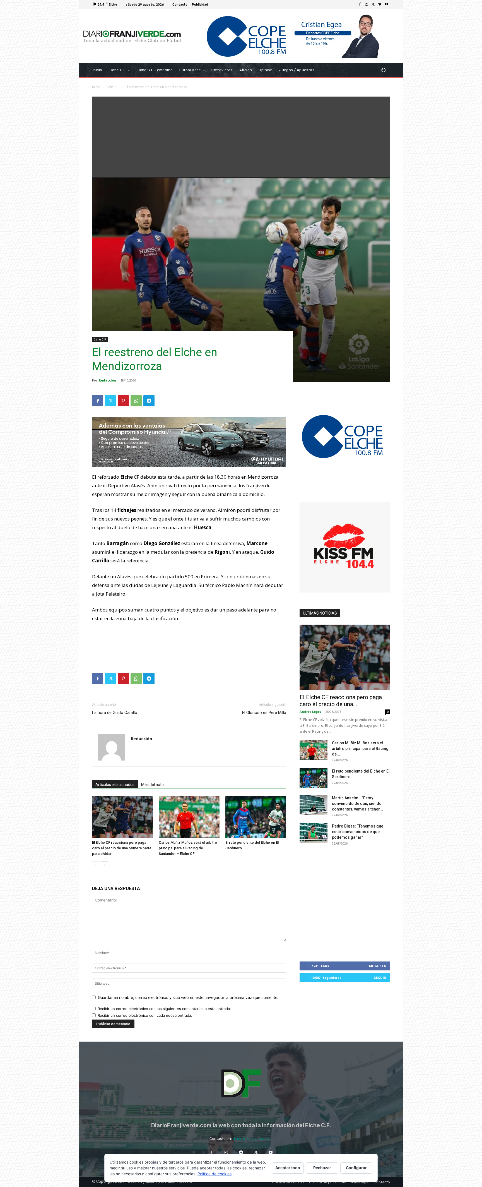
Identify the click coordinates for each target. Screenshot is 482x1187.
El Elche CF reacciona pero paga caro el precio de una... (341, 701)
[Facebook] (359, 4)
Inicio (96, 87)
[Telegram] (149, 400)
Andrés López (311, 711)
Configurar (356, 1167)
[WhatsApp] (136, 400)
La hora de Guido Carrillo (114, 712)
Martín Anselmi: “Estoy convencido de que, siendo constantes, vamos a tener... (357, 803)
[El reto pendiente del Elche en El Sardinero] (255, 817)
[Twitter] (373, 4)
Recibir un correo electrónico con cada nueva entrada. (145, 1015)
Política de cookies (214, 1173)
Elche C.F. (113, 87)
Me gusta (377, 966)
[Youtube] (386, 4)
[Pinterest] (123, 400)
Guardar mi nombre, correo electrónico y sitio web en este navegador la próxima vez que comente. (188, 997)
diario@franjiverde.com (253, 1138)
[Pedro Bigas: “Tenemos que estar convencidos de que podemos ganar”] (313, 833)
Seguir (380, 977)
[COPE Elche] (287, 36)
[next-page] (104, 864)
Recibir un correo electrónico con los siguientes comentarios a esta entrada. (164, 1008)
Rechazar (322, 1167)
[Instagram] (366, 4)
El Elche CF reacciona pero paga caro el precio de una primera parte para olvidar (121, 848)
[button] (383, 70)
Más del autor (153, 784)
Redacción (107, 380)
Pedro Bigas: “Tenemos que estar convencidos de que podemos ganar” (357, 832)
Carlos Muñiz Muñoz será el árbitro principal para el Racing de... (360, 748)
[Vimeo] (380, 4)
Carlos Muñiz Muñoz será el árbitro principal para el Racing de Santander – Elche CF (188, 848)
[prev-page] (95, 864)
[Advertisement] (241, 136)
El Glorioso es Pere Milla (264, 712)
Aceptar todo (287, 1167)
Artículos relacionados (114, 784)
